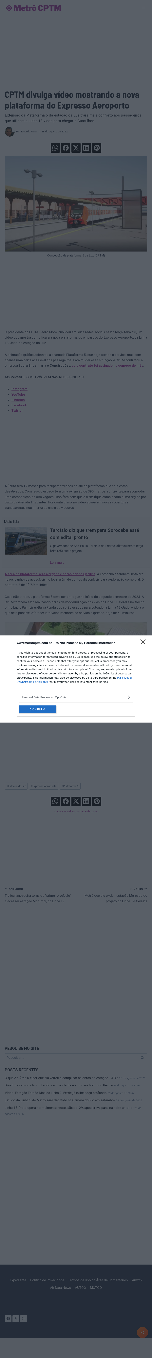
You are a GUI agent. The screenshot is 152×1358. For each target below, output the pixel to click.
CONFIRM (38, 709)
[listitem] (76, 697)
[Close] (144, 643)
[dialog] (76, 679)
